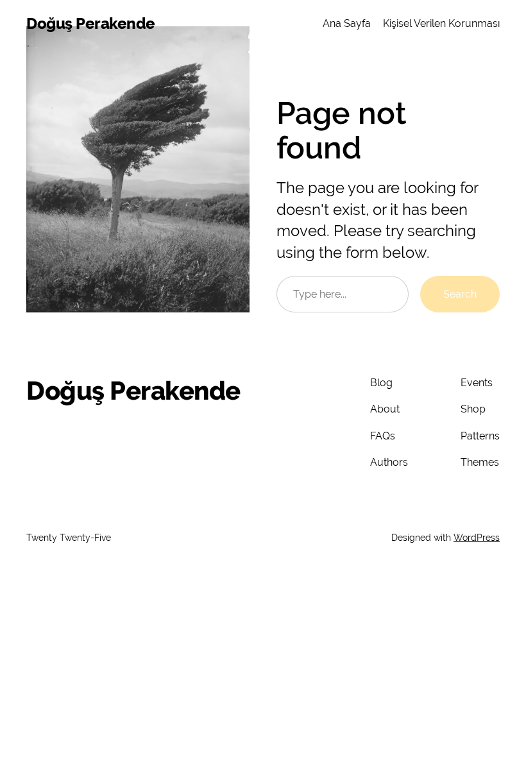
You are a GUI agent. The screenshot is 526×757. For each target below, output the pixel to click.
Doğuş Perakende (90, 23)
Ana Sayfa (347, 23)
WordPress (477, 537)
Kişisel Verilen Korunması (441, 23)
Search (460, 294)
